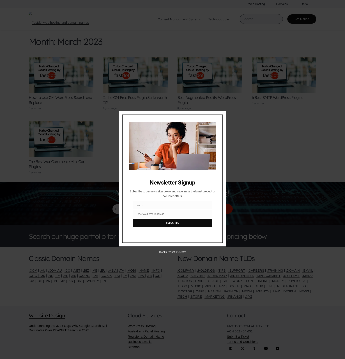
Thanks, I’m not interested (172, 252)
